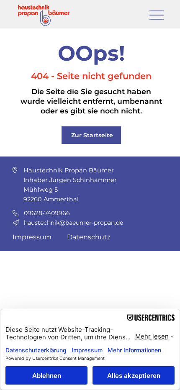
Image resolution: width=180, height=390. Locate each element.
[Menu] (156, 15)
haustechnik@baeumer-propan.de (73, 222)
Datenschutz (89, 237)
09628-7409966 (47, 213)
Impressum (32, 237)
